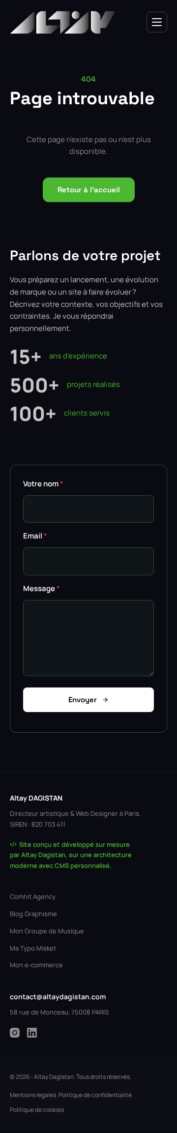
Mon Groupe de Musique (47, 930)
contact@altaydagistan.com (58, 996)
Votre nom (43, 483)
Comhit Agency (33, 896)
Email (35, 536)
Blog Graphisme (33, 913)
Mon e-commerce (36, 964)
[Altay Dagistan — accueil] (63, 22)
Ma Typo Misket (33, 948)
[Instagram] (15, 1033)
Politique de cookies (37, 1109)
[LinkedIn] (32, 1033)
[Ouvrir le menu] (157, 22)
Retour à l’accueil (89, 189)
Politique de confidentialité (95, 1095)
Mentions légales (33, 1095)
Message (41, 588)
